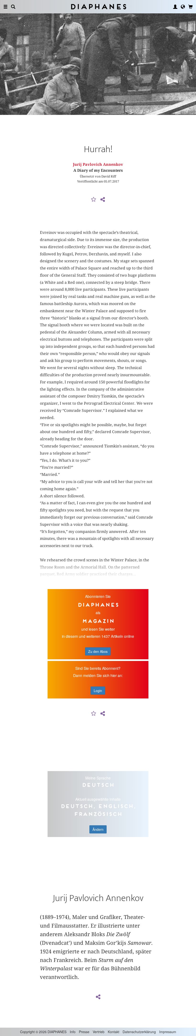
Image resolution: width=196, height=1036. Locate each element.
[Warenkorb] (190, 6)
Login (98, 690)
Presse (84, 1031)
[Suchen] (13, 6)
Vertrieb (98, 1031)
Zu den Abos (98, 651)
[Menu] (5, 6)
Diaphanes (98, 7)
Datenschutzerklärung (139, 1031)
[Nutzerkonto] (175, 6)
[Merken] (94, 199)
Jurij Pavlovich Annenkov (98, 164)
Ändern (98, 829)
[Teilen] (102, 199)
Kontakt (113, 1031)
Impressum (167, 1031)
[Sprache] (183, 6)
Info (73, 1031)
